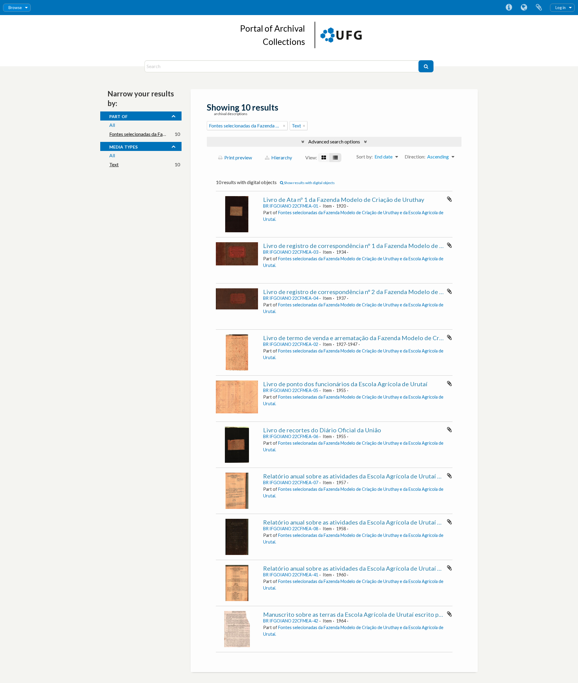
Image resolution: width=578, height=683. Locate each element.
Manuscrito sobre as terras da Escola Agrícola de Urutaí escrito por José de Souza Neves (382, 614)
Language (523, 7)
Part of (118, 115)
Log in (560, 7)
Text (114, 164)
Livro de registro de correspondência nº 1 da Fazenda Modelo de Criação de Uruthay (377, 245)
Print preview (237, 157)
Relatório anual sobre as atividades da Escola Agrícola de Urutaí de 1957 (361, 476)
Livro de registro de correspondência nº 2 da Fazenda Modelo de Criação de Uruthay (377, 291)
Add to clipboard (449, 199)
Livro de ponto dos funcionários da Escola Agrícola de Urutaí (345, 383)
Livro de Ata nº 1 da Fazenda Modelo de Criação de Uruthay (343, 199)
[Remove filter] (284, 125)
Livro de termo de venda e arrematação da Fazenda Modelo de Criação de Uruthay (374, 337)
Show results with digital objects (309, 182)
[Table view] (335, 157)
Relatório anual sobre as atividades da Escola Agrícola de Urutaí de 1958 (361, 522)
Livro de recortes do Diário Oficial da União (322, 430)
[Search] (426, 66)
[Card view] (324, 157)
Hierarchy (281, 157)
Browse (15, 7)
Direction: (415, 156)
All (112, 125)
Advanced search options (334, 141)
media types (123, 146)
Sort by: (364, 156)
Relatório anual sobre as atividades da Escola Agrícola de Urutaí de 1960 (361, 568)
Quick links (508, 7)
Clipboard (538, 7)
